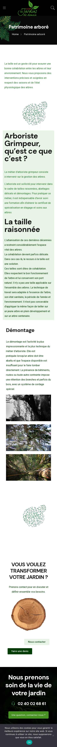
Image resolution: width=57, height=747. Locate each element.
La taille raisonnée (22, 225)
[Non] (53, 735)
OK (29, 742)
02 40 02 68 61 (31, 703)
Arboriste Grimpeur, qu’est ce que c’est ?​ (28, 147)
